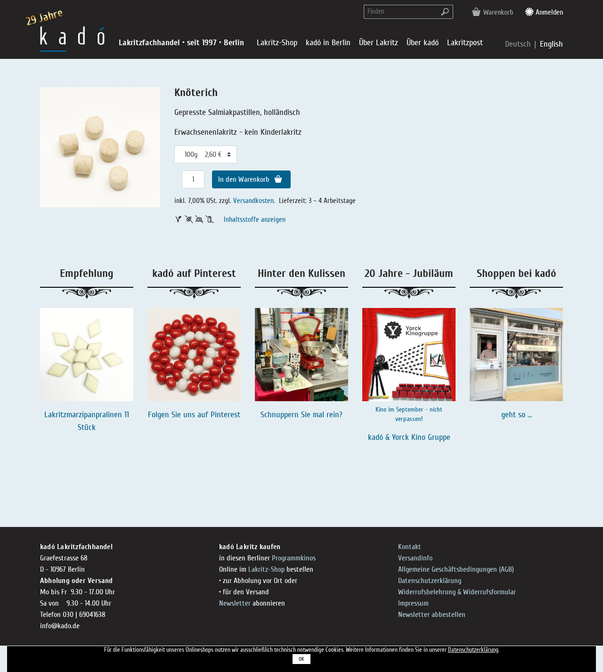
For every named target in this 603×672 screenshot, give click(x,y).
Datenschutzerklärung (429, 580)
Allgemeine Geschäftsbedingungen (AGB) (456, 569)
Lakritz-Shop (266, 569)
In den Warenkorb (244, 179)
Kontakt (409, 546)
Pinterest (225, 415)
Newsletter (235, 603)
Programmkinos (294, 558)
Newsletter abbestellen (431, 614)
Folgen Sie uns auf (179, 415)
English (551, 44)
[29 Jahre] (72, 38)
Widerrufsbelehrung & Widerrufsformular (457, 592)
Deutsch (519, 44)
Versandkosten (253, 200)
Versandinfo (415, 558)
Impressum (413, 603)
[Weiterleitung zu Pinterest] (194, 354)
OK (301, 659)
